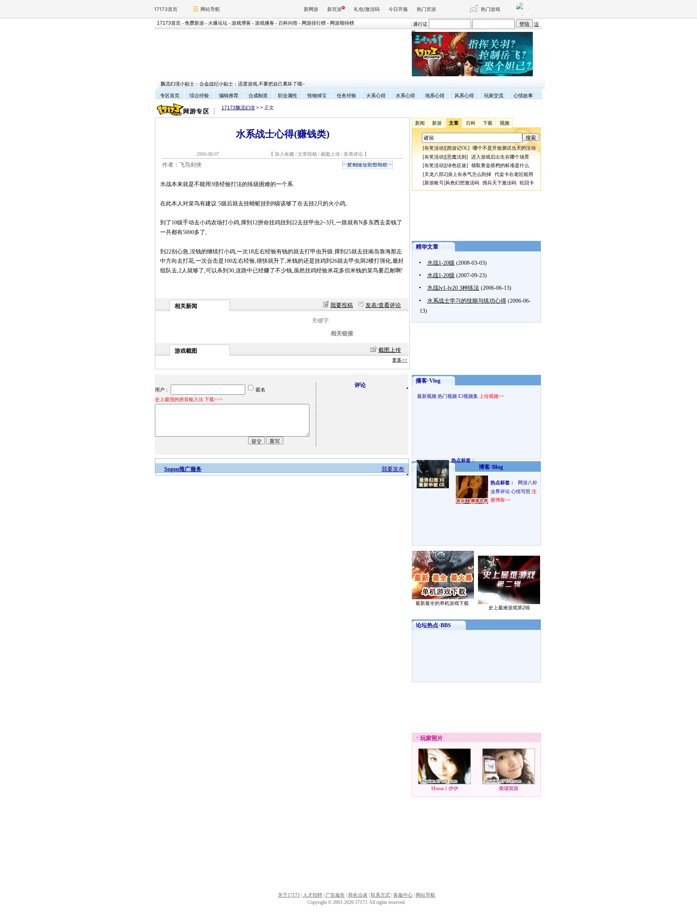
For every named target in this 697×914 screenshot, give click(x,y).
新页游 (334, 9)
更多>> (399, 360)
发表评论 (353, 154)
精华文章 (427, 247)
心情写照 (520, 491)
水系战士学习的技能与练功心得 (466, 301)
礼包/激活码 (367, 9)
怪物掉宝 (317, 95)
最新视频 (426, 396)
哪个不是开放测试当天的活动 (504, 148)
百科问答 (288, 23)
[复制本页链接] (367, 167)
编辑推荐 (228, 95)
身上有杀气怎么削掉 (469, 174)
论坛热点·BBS (433, 625)
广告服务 (335, 895)
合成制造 (258, 95)
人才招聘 (312, 895)
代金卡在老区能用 (514, 174)
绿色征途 (456, 165)
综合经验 (199, 95)
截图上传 (330, 154)
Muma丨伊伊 (444, 788)
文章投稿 (308, 154)
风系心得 (464, 95)
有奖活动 (434, 148)
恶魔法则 (456, 157)
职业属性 (287, 95)
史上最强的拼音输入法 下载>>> (189, 399)
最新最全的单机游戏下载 (442, 603)
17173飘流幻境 (238, 108)
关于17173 (289, 895)
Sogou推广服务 (183, 469)
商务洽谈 (357, 895)
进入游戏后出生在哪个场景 (500, 157)
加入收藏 (284, 154)
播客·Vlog (428, 381)
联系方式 (380, 895)
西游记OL (457, 148)
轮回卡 (527, 183)
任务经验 (346, 95)
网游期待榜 (342, 23)
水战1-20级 (441, 263)
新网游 (311, 9)
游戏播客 (264, 23)
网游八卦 (527, 482)
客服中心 (403, 895)
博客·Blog (491, 467)
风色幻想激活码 (462, 183)
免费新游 (194, 23)
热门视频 (447, 396)
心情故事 (523, 95)
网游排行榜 (314, 23)
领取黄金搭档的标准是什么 (500, 165)
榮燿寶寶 (508, 788)
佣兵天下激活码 (499, 183)
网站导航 (210, 9)
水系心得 (405, 95)
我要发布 (393, 469)
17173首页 (165, 9)
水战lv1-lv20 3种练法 (453, 288)
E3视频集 (468, 396)
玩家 (426, 738)
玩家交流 (493, 95)
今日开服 (398, 9)
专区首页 (169, 95)
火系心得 (376, 95)
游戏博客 (241, 23)
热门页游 (426, 9)
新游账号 (434, 183)
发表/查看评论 (383, 305)
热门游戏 (490, 9)
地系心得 (434, 95)
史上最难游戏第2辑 (509, 608)
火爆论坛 (217, 23)
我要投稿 (341, 305)
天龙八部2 (435, 174)
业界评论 (500, 491)
